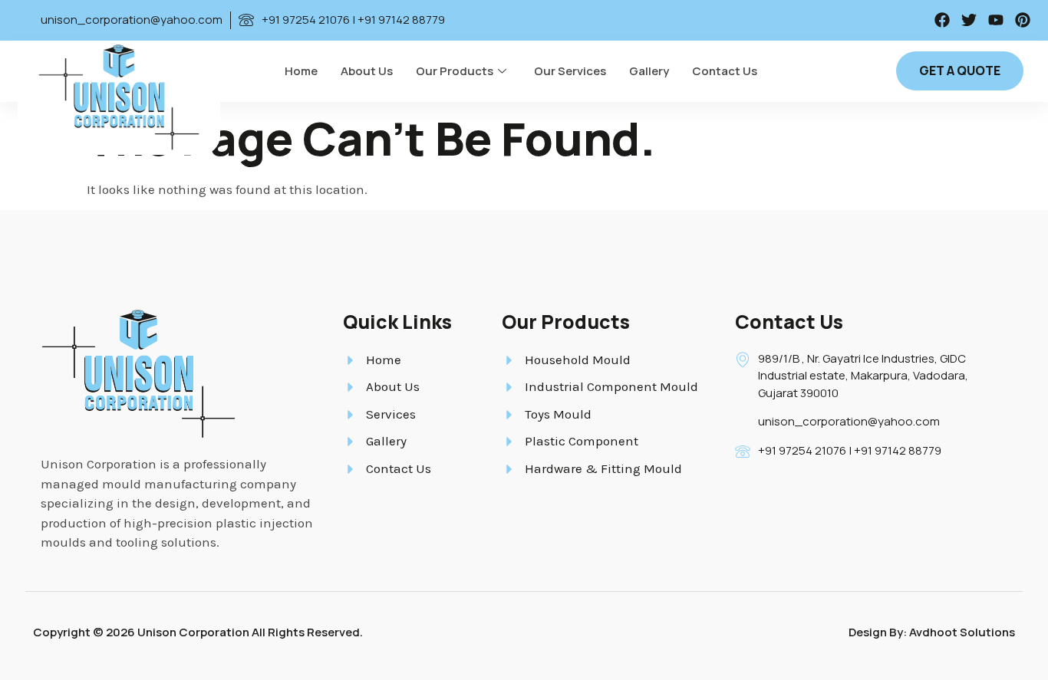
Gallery (649, 71)
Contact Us (724, 71)
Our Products (454, 71)
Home (301, 71)
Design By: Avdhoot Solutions (932, 632)
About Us (367, 71)
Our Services (570, 71)
